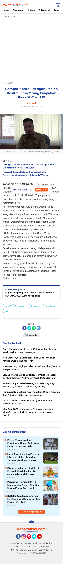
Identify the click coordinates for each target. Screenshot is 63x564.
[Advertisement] (31, 50)
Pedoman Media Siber (43, 543)
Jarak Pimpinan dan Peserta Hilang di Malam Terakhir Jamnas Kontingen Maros (23, 457)
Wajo (7, 311)
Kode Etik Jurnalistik (40, 547)
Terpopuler (18, 10)
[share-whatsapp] (34, 328)
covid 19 (8, 306)
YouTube (41, 540)
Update (42, 190)
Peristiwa (35, 306)
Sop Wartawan (45, 550)
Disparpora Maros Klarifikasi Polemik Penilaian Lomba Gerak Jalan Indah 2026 (23, 471)
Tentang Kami (17, 543)
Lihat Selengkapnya (31, 511)
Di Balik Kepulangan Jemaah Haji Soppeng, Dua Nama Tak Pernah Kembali (23, 499)
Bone (56, 10)
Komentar (33, 335)
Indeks (31, 10)
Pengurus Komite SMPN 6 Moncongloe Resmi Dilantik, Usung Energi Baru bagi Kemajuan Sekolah (23, 485)
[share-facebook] (24, 328)
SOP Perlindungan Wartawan (24, 550)
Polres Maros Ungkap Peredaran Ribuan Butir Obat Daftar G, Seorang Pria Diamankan (23, 443)
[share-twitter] (29, 328)
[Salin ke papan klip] (38, 328)
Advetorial (44, 10)
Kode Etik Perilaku (22, 547)
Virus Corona (51, 306)
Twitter (35, 540)
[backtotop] (31, 523)
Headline (21, 306)
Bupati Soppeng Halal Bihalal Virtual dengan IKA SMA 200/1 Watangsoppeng (29, 294)
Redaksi (28, 543)
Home (6, 10)
